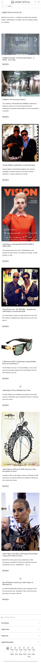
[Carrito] (39, 2)
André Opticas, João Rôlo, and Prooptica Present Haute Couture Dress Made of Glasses (20, 555)
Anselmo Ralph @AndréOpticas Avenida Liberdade (18, 165)
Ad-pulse (34, 661)
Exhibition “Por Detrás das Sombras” (14, 99)
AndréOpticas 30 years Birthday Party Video (16, 390)
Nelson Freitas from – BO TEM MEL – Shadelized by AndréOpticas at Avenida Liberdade (19, 310)
